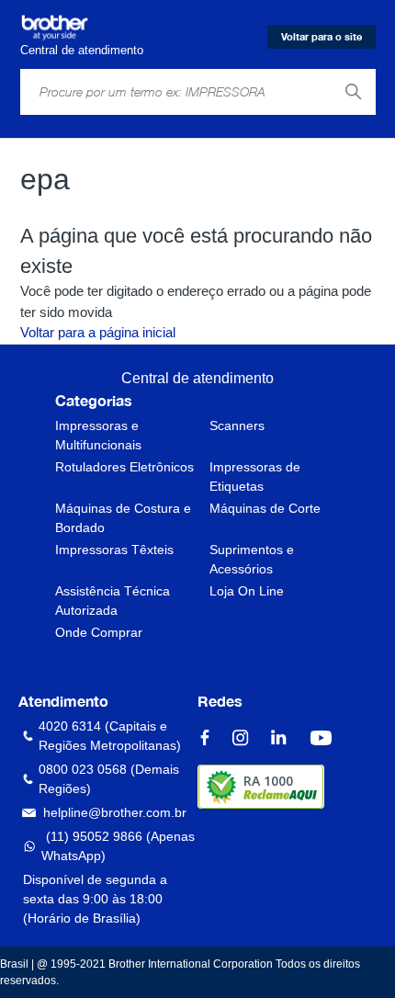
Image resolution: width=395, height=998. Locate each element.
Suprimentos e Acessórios (251, 559)
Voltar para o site (321, 36)
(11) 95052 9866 (94, 836)
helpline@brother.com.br (114, 812)
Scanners (237, 425)
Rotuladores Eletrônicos (124, 466)
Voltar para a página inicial (97, 332)
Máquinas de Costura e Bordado (123, 518)
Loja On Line (246, 591)
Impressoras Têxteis (114, 549)
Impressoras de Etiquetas (254, 476)
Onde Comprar (98, 632)
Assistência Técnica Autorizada (112, 601)
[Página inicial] (54, 27)
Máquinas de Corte (265, 508)
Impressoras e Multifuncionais (98, 435)
